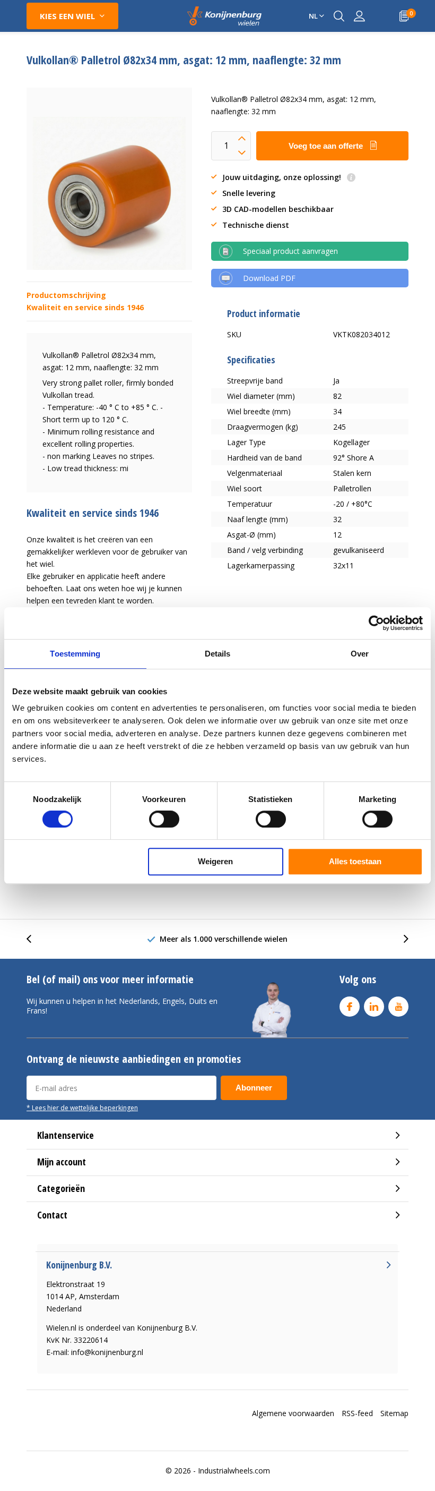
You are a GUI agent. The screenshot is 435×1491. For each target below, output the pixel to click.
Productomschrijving (66, 295)
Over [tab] (360, 653)
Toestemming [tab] (75, 653)
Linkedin (374, 1006)
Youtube (398, 1006)
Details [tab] (218, 653)
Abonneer (254, 1087)
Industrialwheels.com (234, 1471)
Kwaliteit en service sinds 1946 (85, 307)
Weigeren (215, 861)
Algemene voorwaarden (293, 1413)
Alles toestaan (355, 861)
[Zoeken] (339, 16)
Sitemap (394, 1413)
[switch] (164, 819)
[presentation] (34, 939)
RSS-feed (357, 1413)
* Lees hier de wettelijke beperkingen (82, 1107)
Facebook (350, 1006)
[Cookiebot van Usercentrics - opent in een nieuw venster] (376, 623)
